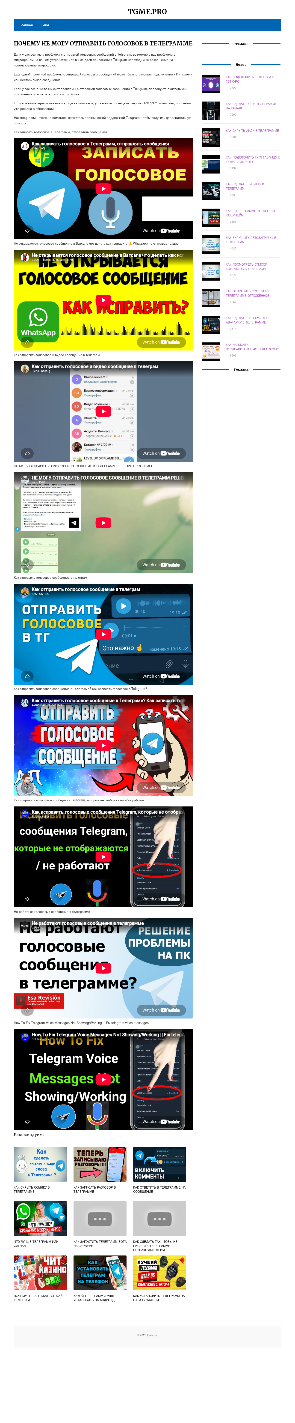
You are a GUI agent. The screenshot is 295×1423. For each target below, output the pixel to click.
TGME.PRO (147, 11)
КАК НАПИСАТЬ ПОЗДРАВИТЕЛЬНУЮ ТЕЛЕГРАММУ (252, 346)
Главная (26, 24)
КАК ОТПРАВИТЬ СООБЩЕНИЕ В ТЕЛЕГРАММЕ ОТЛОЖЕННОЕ (250, 293)
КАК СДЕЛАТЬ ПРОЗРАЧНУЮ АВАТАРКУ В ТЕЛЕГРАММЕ (247, 320)
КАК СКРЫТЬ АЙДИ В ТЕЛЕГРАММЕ (252, 130)
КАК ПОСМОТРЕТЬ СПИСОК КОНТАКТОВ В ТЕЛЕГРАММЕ (247, 266)
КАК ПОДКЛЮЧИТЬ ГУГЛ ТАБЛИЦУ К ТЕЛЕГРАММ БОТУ (253, 159)
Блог (45, 24)
